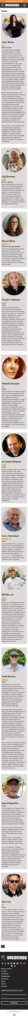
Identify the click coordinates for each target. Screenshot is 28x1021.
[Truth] (21, 963)
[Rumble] (18, 963)
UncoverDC (10, 5)
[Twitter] (5, 963)
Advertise (4, 974)
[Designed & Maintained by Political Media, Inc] (13, 1015)
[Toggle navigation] (24, 5)
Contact (4, 971)
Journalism (5, 976)
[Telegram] (14, 963)
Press (3, 981)
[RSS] (15, 966)
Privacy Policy (6, 969)
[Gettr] (24, 963)
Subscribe (14, 1003)
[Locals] (12, 966)
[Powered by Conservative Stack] (15, 1015)
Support (4, 986)
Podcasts (4, 979)
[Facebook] (2, 963)
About (3, 984)
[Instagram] (8, 963)
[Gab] (5, 244)
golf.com (21, 627)
